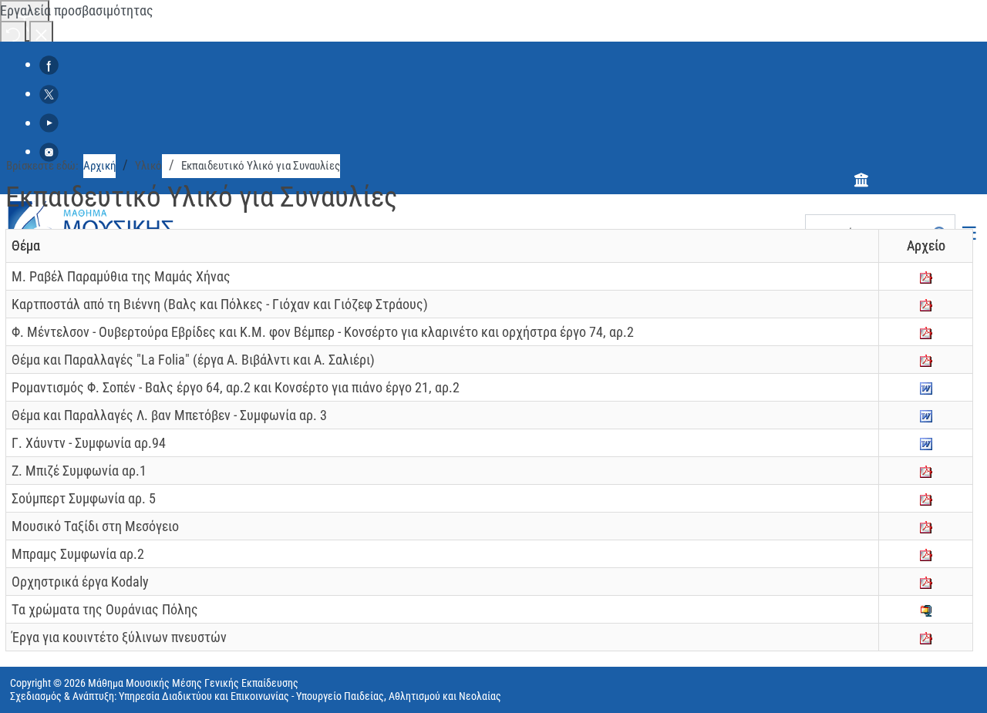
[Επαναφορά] (13, 33)
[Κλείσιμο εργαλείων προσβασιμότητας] (41, 33)
